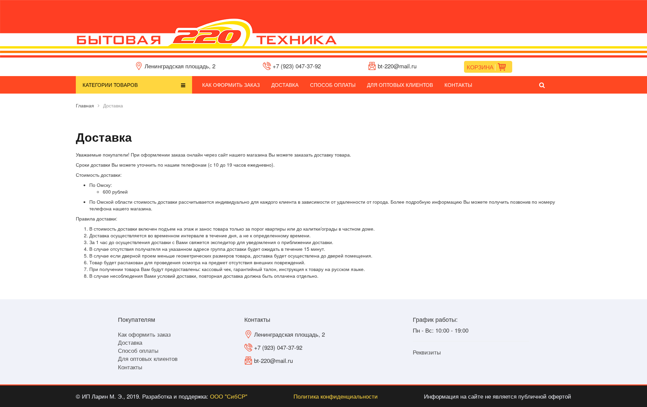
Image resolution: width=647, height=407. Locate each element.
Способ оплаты (333, 84)
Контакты (458, 84)
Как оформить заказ (231, 84)
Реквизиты (427, 352)
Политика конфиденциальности (336, 396)
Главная (85, 105)
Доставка (285, 84)
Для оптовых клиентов (400, 84)
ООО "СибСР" (228, 396)
